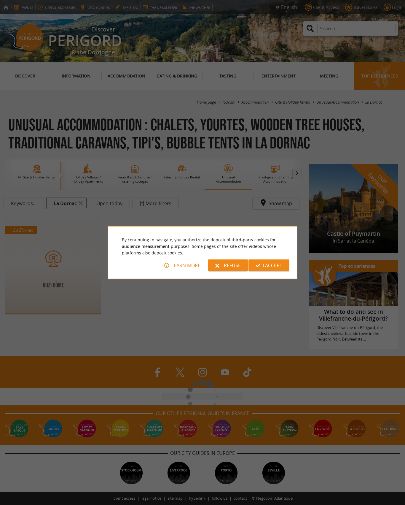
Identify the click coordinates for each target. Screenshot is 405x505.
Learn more (185, 265)
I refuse (231, 265)
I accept (272, 265)
